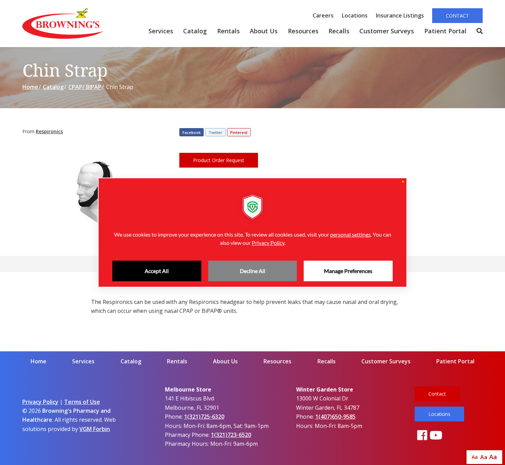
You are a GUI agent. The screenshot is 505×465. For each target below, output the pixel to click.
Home (30, 87)
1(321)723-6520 (231, 435)
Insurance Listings (400, 15)
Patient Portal (445, 31)
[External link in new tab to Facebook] (422, 436)
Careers (323, 15)
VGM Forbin (94, 429)
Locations (355, 15)
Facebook (191, 132)
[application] (252, 232)
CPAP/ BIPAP (84, 87)
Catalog (195, 31)
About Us (264, 31)
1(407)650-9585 (335, 416)
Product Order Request (218, 160)
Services (160, 31)
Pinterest (238, 132)
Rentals (228, 31)
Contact (457, 15)
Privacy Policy (40, 402)
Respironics (49, 131)
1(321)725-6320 (204, 416)
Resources (303, 31)
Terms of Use (82, 402)
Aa (475, 457)
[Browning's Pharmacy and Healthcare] (62, 23)
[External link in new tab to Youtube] (436, 436)
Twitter (215, 132)
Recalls (338, 31)
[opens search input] (477, 31)
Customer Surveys (386, 31)
